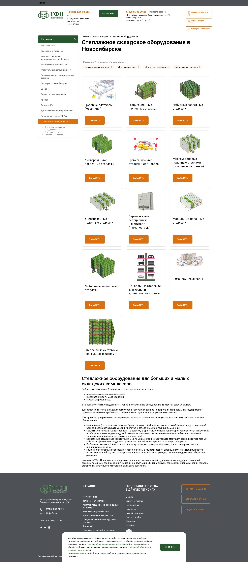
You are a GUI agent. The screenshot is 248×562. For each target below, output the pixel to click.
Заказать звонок (157, 12)
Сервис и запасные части (53, 94)
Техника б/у (47, 105)
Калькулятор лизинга (200, 29)
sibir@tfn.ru (136, 18)
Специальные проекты (54, 135)
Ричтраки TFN (48, 45)
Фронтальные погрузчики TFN (56, 70)
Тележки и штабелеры (52, 51)
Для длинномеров (52, 130)
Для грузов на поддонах (54, 127)
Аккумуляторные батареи (54, 83)
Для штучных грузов (53, 132)
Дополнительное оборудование (57, 110)
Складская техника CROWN (54, 116)
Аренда (44, 100)
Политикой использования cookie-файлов (108, 544)
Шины (44, 89)
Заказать (94, 120)
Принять (170, 547)
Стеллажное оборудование (54, 121)
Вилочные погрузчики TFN (54, 64)
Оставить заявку (195, 489)
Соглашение (44, 556)
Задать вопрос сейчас (195, 22)
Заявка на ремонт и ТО (197, 13)
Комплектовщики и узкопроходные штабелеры (55, 57)
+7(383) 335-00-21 (54, 509)
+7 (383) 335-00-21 (136, 11)
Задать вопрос (196, 509)
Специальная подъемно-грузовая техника (57, 76)
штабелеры (92, 433)
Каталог (109, 13)
